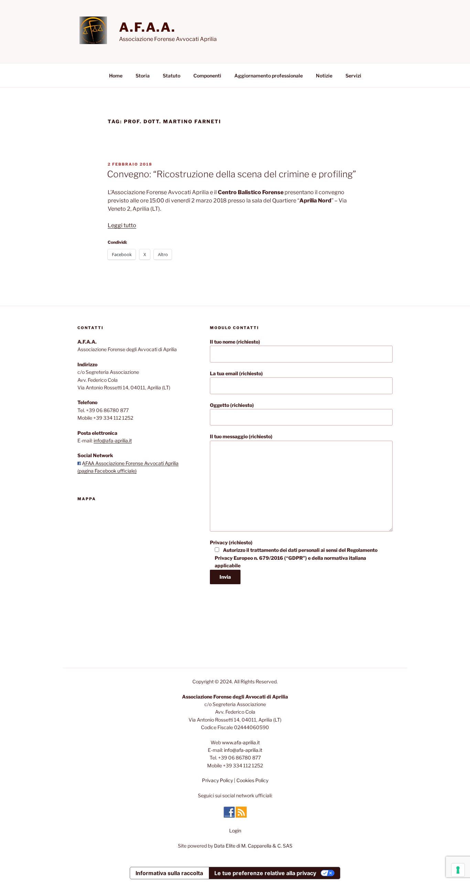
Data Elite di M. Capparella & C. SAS (253, 846)
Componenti (207, 75)
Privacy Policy (217, 780)
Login (235, 830)
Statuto (171, 75)
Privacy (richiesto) (293, 553)
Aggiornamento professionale (268, 75)
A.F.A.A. (147, 27)
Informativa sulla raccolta (169, 873)
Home (115, 75)
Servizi (353, 75)
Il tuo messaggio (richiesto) (241, 436)
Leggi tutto (122, 225)
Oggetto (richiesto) (232, 405)
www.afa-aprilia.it (241, 742)
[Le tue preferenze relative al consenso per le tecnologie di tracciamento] (457, 869)
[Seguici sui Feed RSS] (241, 816)
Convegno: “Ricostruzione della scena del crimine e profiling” (231, 174)
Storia (143, 75)
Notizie (324, 75)
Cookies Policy (252, 780)
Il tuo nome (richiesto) (235, 342)
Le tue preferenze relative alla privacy (265, 873)
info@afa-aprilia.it (113, 440)
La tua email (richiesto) (236, 373)
